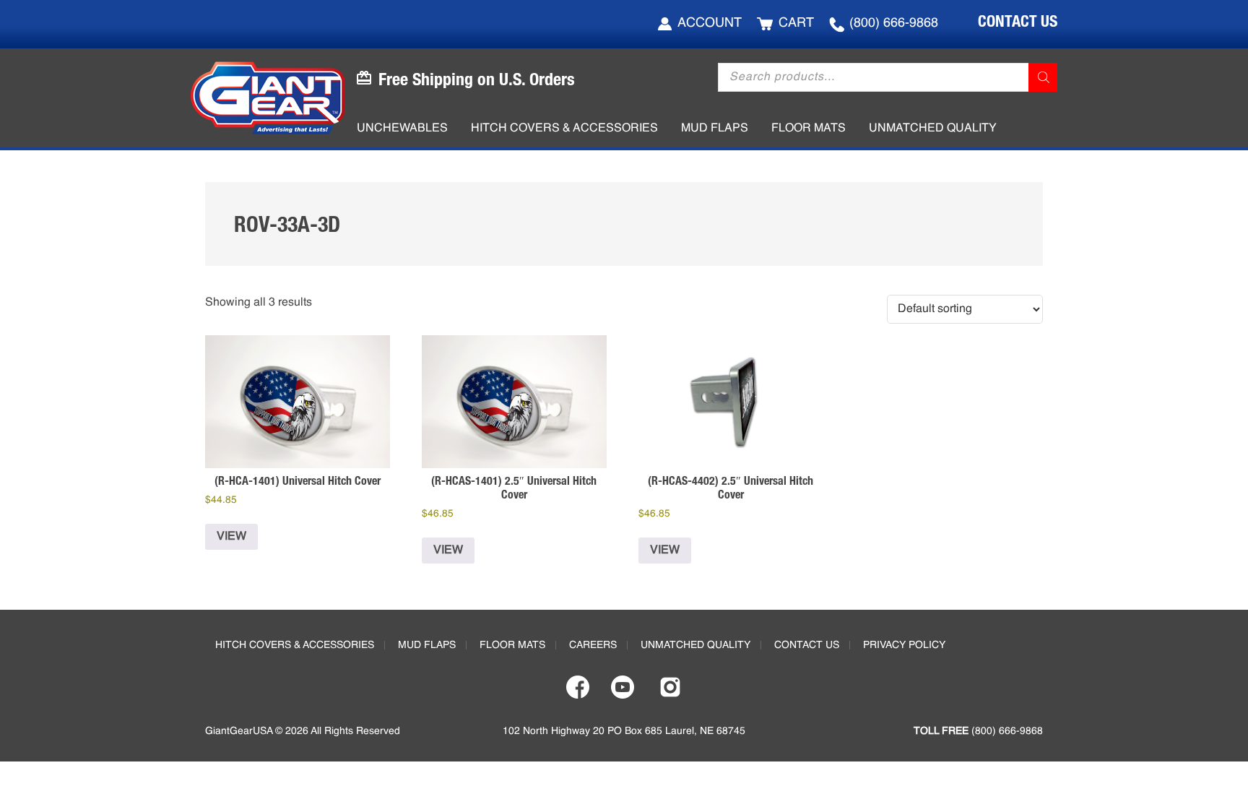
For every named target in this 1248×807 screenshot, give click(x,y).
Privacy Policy (904, 645)
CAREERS (593, 645)
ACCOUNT (709, 23)
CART (796, 23)
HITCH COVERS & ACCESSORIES (294, 645)
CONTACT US (1017, 21)
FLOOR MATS (512, 645)
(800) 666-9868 (893, 23)
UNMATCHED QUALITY (695, 645)
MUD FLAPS (427, 645)
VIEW (231, 537)
